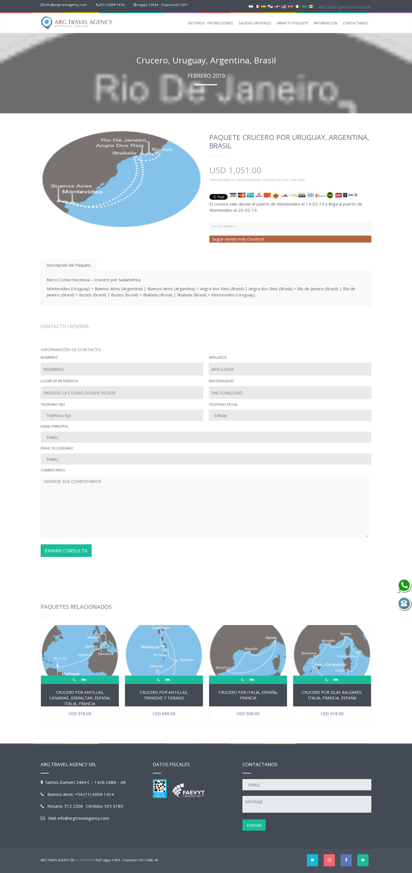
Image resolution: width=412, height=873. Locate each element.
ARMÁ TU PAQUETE (292, 23)
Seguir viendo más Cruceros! (238, 239)
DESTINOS (196, 23)
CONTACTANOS (356, 23)
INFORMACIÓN (325, 23)
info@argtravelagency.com (66, 5)
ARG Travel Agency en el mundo (344, 7)
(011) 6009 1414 (111, 5)
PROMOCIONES (220, 23)
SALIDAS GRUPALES (255, 23)
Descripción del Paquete (69, 265)
